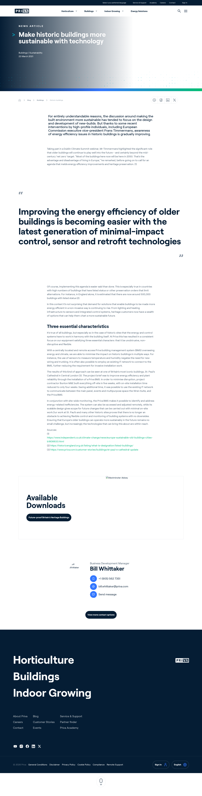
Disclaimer (54, 764)
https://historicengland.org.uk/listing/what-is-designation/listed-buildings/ (91, 445)
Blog (35, 716)
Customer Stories (44, 722)
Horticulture (67, 11)
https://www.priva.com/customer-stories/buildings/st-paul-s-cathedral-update (94, 449)
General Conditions (37, 764)
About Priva (20, 716)
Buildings (89, 11)
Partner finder (68, 722)
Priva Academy (69, 727)
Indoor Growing (112, 11)
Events (37, 727)
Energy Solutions (139, 11)
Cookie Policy (84, 764)
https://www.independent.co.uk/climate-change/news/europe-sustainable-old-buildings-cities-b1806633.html (100, 439)
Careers (18, 722)
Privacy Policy (68, 764)
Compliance (99, 764)
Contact (18, 727)
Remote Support (115, 764)
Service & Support (71, 716)
